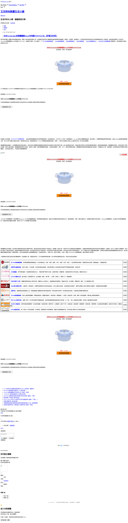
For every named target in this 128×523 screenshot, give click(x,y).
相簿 (5, 26)
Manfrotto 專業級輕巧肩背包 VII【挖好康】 (15, 390)
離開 (8, 520)
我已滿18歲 (3, 520)
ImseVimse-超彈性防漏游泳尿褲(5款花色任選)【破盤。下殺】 (19, 396)
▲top (2, 428)
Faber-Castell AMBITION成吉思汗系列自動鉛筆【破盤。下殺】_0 (20, 399)
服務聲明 (78, 502)
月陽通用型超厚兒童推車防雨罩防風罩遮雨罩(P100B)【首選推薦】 (21, 403)
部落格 (5, 27)
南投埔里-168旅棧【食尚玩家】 (12, 397)
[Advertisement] (64, 120)
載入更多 (3, 431)
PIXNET (53, 502)
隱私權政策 (72, 502)
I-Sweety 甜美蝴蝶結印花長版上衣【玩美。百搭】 (16, 392)
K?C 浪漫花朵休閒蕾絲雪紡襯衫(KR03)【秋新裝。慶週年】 (19, 388)
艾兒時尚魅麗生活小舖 (12, 11)
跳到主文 (3, 15)
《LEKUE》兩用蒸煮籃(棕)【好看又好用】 (15, 394)
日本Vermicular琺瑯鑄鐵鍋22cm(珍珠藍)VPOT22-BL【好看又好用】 (30, 36)
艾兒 (2, 412)
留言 (12, 421)
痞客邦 (9, 421)
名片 (5, 29)
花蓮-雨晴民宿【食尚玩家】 (11, 401)
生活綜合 (12, 23)
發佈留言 (3, 440)
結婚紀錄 (12, 425)
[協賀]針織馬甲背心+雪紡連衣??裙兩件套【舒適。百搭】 (18, 404)
